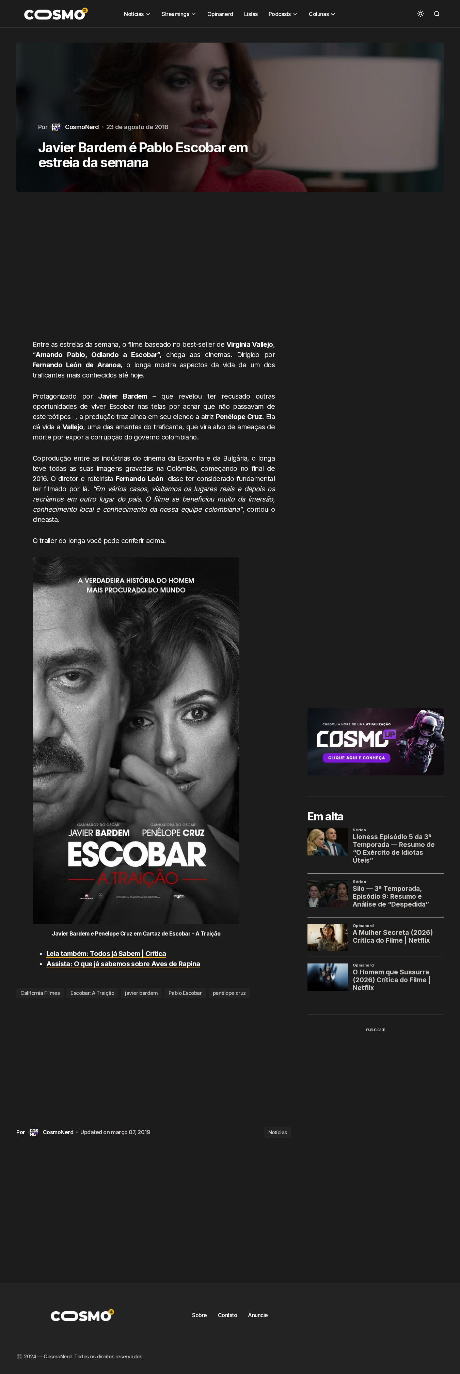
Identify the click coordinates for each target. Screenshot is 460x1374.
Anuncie (258, 1315)
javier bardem (141, 993)
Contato (227, 1315)
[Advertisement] (153, 270)
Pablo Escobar (185, 993)
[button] (420, 13)
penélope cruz (229, 993)
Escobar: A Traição (92, 993)
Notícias (277, 1132)
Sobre (199, 1315)
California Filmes (40, 993)
